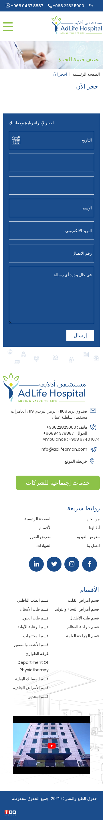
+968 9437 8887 (26, 6)
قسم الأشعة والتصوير (31, 645)
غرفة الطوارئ (37, 653)
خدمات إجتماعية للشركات (58, 482)
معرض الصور (40, 537)
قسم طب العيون (35, 618)
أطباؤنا (94, 528)
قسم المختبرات (36, 636)
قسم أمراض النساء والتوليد (77, 609)
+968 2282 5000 (68, 6)
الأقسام (45, 528)
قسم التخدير (38, 696)
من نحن (93, 519)
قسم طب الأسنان (34, 609)
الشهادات (44, 545)
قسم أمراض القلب (83, 600)
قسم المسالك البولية (32, 679)
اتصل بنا (93, 545)
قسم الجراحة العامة (82, 636)
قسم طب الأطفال (84, 618)
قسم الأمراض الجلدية (31, 687)
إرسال (80, 335)
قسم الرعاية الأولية (33, 627)
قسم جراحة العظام (83, 627)
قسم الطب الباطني (33, 600)
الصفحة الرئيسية (86, 74)
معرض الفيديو (88, 537)
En (91, 6)
